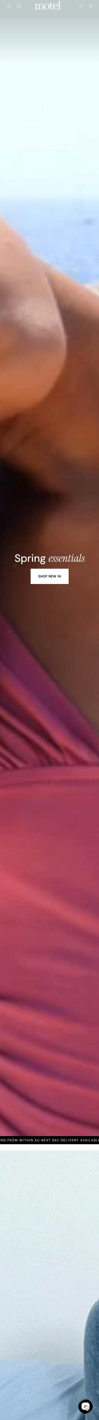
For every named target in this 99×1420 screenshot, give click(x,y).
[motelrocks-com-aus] (48, 6)
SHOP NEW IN (49, 576)
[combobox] (19, 6)
